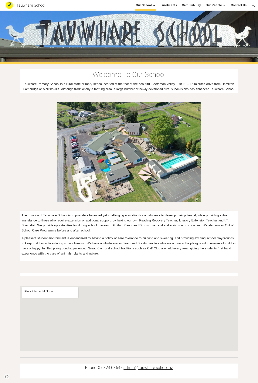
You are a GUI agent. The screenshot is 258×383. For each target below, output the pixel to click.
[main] (129, 81)
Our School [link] (144, 5)
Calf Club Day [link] (191, 5)
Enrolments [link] (169, 5)
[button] (253, 5)
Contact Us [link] (239, 5)
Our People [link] (214, 5)
